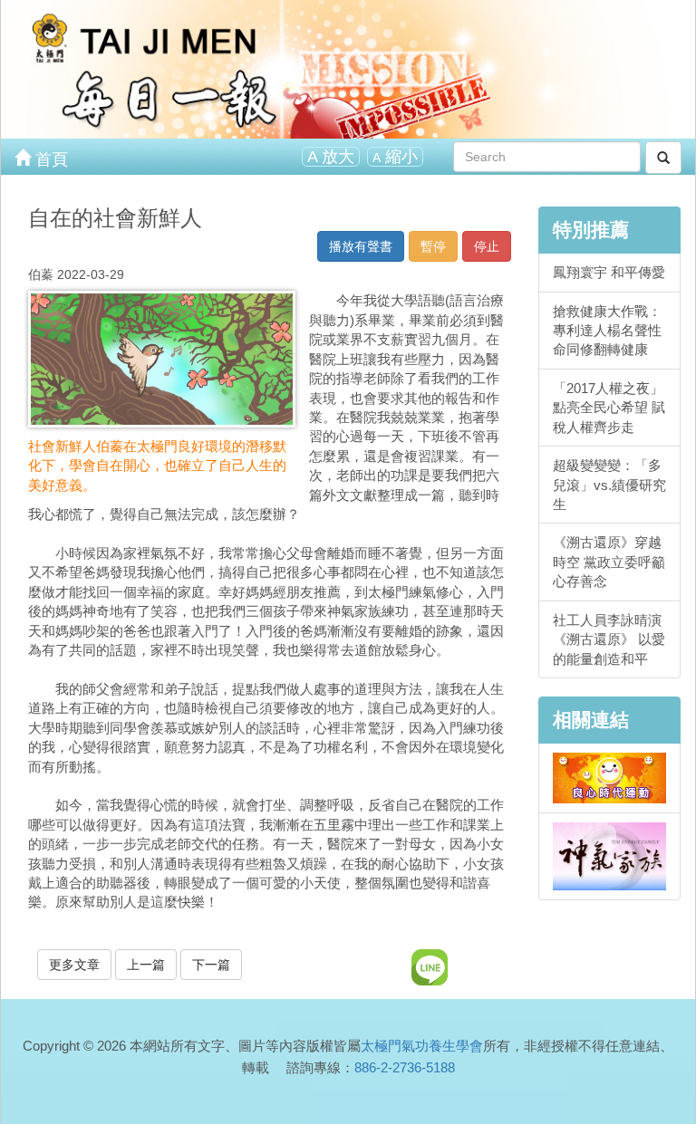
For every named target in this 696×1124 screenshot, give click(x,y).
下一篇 (211, 964)
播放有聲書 (360, 246)
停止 (486, 246)
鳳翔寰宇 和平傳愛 (609, 272)
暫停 (433, 246)
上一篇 (146, 964)
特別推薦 (591, 229)
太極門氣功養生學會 (422, 1045)
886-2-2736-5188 (404, 1067)
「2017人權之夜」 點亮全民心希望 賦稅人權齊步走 (609, 407)
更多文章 (74, 964)
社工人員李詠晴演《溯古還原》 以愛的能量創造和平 (609, 639)
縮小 (395, 157)
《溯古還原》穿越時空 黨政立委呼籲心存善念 (609, 561)
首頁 (49, 159)
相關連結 (591, 719)
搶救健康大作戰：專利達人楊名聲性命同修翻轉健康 (607, 330)
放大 (330, 157)
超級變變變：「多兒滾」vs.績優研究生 (609, 484)
